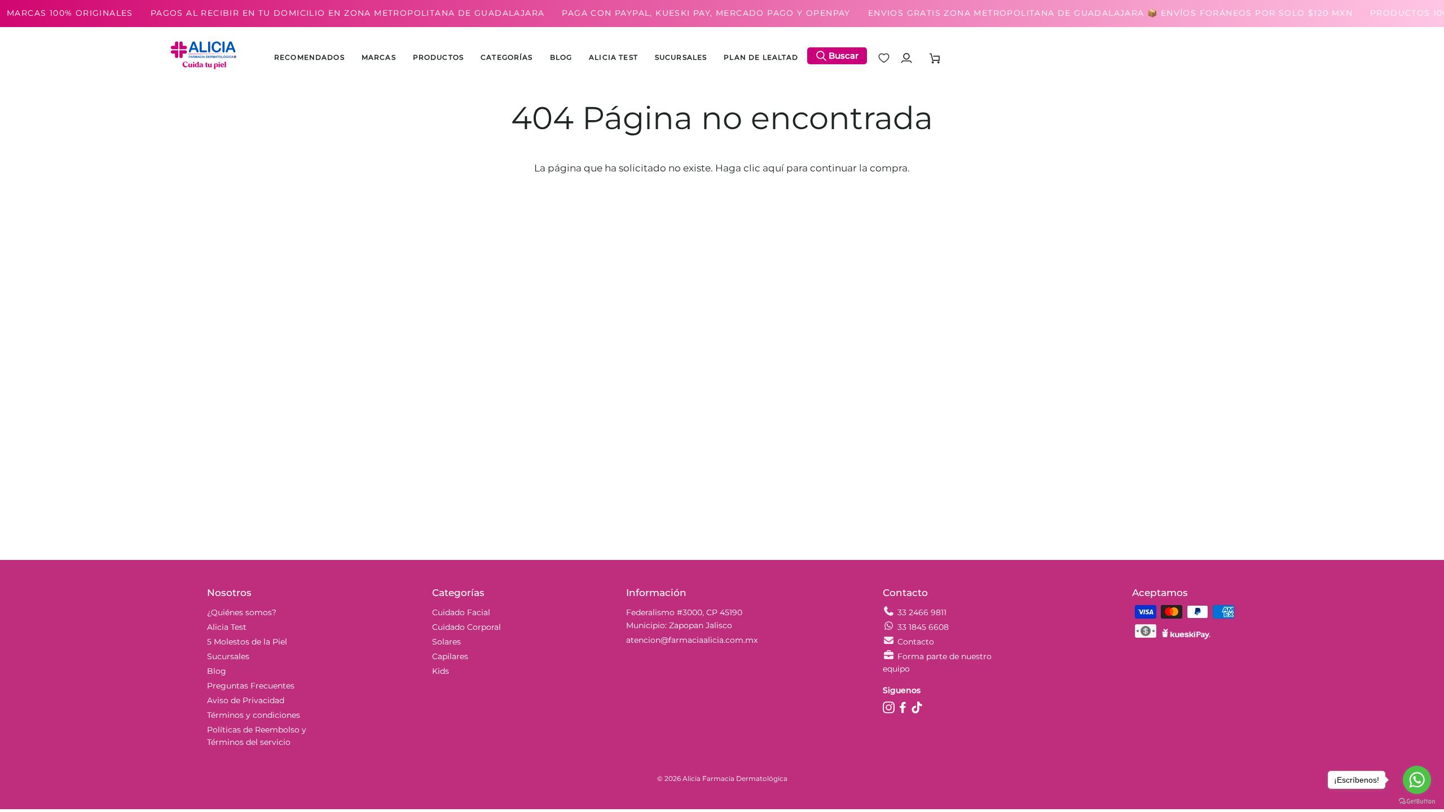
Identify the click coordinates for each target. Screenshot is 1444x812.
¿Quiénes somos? (241, 612)
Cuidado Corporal (466, 627)
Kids (440, 671)
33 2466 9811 (921, 612)
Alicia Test (226, 627)
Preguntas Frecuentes (250, 686)
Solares (446, 642)
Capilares (450, 656)
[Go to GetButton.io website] (1417, 801)
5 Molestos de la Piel (247, 642)
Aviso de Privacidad (245, 700)
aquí (773, 168)
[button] (438, 58)
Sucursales (228, 656)
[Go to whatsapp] (1417, 780)
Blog (216, 671)
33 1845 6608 (923, 627)
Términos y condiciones (253, 715)
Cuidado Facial (461, 612)
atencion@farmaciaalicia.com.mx (692, 640)
